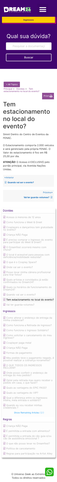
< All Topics (11, 84)
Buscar (28, 57)
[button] (42, 9)
